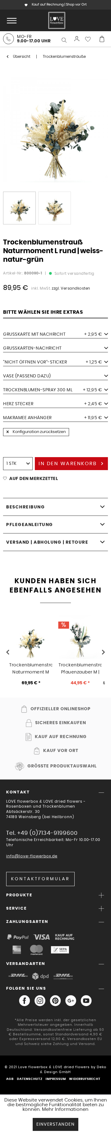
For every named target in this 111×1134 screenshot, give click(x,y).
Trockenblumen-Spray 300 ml (52, 390)
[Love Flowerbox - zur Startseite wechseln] (56, 20)
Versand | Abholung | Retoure (47, 542)
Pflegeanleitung (29, 525)
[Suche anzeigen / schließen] (65, 40)
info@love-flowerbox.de (31, 856)
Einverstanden (55, 1124)
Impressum (56, 1079)
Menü (10, 20)
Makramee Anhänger (52, 418)
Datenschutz (30, 1079)
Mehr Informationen (65, 1109)
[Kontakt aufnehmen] (8, 38)
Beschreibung (25, 507)
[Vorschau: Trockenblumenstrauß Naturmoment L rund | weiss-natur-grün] (19, 208)
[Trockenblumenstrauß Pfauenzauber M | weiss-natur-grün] (80, 637)
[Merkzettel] (89, 39)
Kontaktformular (40, 879)
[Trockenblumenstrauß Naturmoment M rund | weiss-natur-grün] (30, 637)
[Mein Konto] (77, 39)
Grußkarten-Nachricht (32, 348)
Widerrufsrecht (85, 1079)
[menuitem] (10, 20)
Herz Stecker (52, 404)
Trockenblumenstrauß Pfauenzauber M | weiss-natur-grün (80, 668)
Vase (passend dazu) (27, 376)
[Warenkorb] (102, 39)
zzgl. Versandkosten (71, 288)
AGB (10, 1079)
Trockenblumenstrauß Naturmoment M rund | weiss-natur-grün (30, 668)
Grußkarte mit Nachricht (52, 334)
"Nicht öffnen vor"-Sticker (52, 362)
